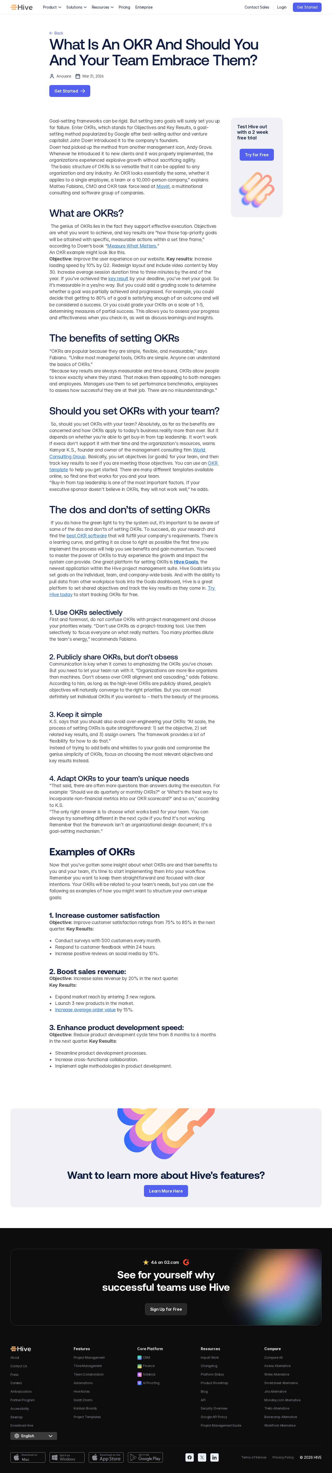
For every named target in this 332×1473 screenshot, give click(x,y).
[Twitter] (202, 1457)
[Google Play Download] (145, 1457)
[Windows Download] (67, 1457)
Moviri (162, 186)
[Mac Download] (27, 1457)
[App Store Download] (106, 1457)
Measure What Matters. (132, 246)
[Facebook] (189, 1457)
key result (118, 278)
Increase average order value (85, 1009)
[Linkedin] (214, 1457)
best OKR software (87, 535)
